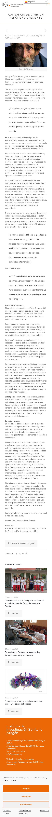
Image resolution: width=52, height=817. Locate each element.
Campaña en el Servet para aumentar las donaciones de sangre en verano (22, 653)
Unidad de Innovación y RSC (31, 35)
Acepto (26, 788)
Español (31, 2)
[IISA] (11, 4)
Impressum (44, 810)
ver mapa (11, 748)
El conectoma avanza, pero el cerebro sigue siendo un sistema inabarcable (23, 702)
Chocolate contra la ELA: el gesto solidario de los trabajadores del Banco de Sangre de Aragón (24, 603)
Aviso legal (11, 762)
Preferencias (26, 804)
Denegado (26, 796)
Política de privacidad (27, 762)
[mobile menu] (48, 4)
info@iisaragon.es (14, 754)
